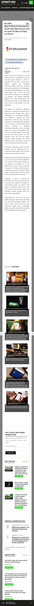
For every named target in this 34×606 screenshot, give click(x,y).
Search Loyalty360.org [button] (22, 3)
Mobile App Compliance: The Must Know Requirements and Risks (20, 529)
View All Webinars (10, 547)
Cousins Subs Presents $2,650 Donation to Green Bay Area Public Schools (15, 592)
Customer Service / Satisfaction (16, 59)
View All (25, 461)
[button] (17, 4)
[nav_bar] (31, 2)
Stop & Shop (7, 39)
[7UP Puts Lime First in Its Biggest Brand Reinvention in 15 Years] (17, 303)
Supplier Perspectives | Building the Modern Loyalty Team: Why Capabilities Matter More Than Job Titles (21, 470)
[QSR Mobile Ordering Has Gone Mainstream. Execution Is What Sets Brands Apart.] (17, 350)
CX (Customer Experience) (14, 62)
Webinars (15, 7)
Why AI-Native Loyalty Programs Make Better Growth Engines (21, 484)
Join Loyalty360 (5, 7)
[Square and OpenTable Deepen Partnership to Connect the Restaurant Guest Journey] (17, 398)
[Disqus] (17, 241)
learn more (19, 476)
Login (26, 3)
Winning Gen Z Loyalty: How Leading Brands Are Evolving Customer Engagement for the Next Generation (20, 540)
